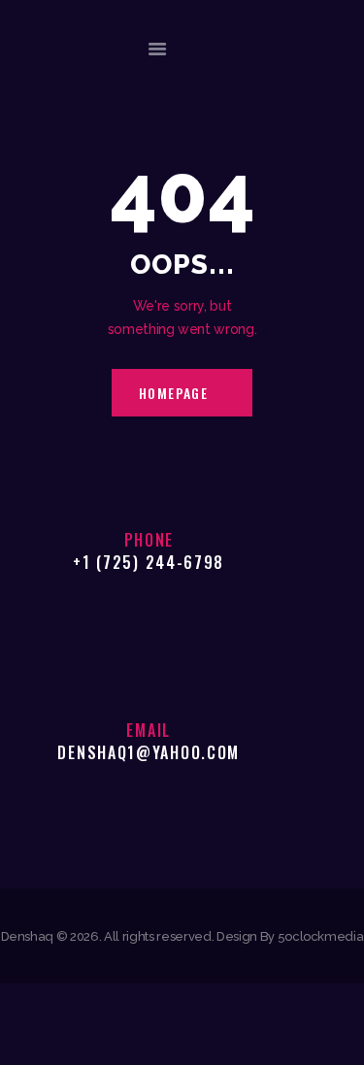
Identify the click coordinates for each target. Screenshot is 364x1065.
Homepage (174, 393)
